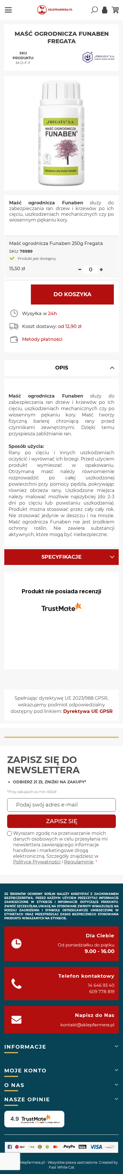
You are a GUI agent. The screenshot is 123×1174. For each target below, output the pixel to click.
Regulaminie (79, 862)
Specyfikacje (61, 557)
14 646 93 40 (101, 985)
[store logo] (57, 10)
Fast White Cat (61, 1167)
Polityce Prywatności (37, 862)
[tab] (61, 368)
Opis (61, 368)
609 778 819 (101, 991)
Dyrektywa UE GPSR (88, 711)
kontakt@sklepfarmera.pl (87, 1024)
